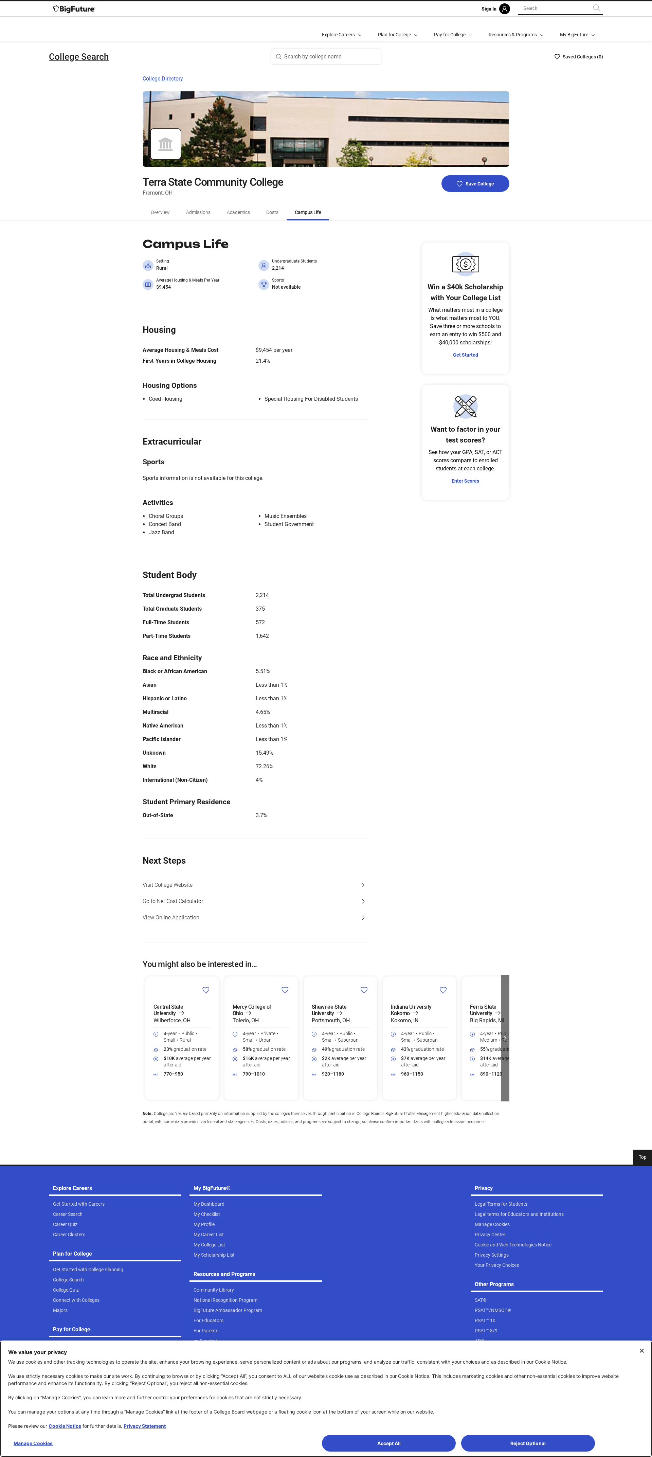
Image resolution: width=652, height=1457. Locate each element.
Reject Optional (528, 1443)
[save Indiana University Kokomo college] (443, 990)
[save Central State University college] (206, 990)
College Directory (163, 78)
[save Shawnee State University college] (364, 990)
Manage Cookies (33, 1443)
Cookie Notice (65, 1426)
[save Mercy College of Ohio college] (285, 990)
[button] (147, 1038)
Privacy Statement (145, 1426)
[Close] (641, 1350)
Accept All (389, 1443)
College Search (79, 57)
